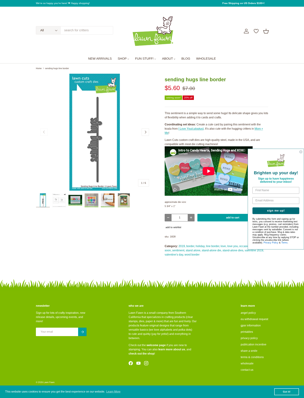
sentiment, (178, 250)
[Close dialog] (301, 152)
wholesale (247, 363)
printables (247, 331)
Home (39, 68)
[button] (266, 31)
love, (224, 246)
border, (190, 246)
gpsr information (251, 325)
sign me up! (276, 210)
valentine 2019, (254, 250)
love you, (233, 246)
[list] (94, 132)
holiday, (200, 246)
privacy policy (249, 338)
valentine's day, (174, 254)
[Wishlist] (256, 31)
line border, (213, 246)
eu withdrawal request (254, 319)
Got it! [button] (286, 391)
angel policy (248, 312)
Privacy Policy (271, 242)
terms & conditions (252, 357)
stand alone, (193, 250)
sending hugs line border (57, 68)
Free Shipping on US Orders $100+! (243, 3)
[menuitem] (100, 58)
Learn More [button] (113, 391)
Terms (284, 242)
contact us (247, 369)
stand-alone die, (212, 250)
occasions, (246, 246)
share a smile (249, 350)
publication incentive (253, 344)
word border (192, 254)
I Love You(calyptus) (191, 128)
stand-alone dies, (233, 250)
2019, (182, 246)
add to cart (232, 217)
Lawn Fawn (49, 382)
